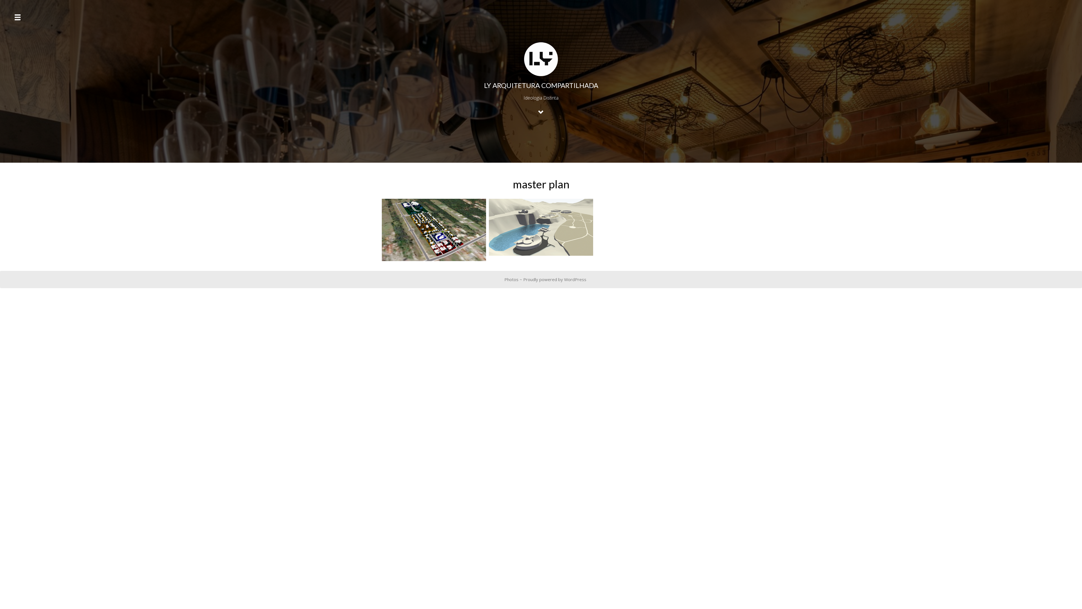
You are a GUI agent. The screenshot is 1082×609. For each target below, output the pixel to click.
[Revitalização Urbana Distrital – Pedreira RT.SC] (541, 227)
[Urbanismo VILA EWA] (434, 230)
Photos (511, 279)
